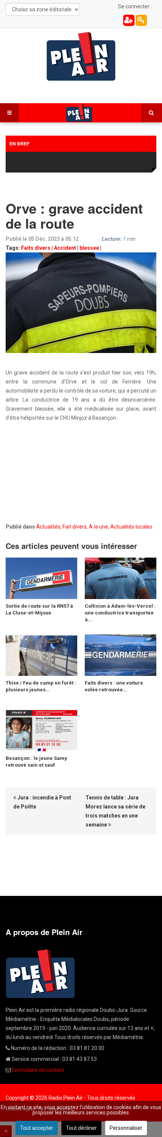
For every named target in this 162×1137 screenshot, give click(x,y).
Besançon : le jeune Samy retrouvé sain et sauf (36, 761)
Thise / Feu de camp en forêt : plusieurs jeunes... (41, 686)
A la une (98, 527)
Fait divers (75, 527)
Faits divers (35, 248)
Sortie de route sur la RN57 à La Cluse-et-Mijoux (39, 609)
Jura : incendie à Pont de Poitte (42, 802)
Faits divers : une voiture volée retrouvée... (114, 686)
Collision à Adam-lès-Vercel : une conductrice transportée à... (120, 612)
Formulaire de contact (38, 1070)
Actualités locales (131, 527)
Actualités (48, 527)
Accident (65, 248)
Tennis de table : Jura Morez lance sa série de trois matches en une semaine (115, 811)
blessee (89, 248)
